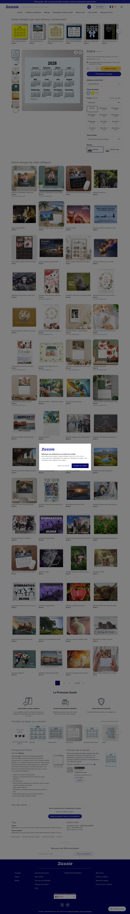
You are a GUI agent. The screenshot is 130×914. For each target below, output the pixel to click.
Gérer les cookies (63, 466)
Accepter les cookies (80, 466)
